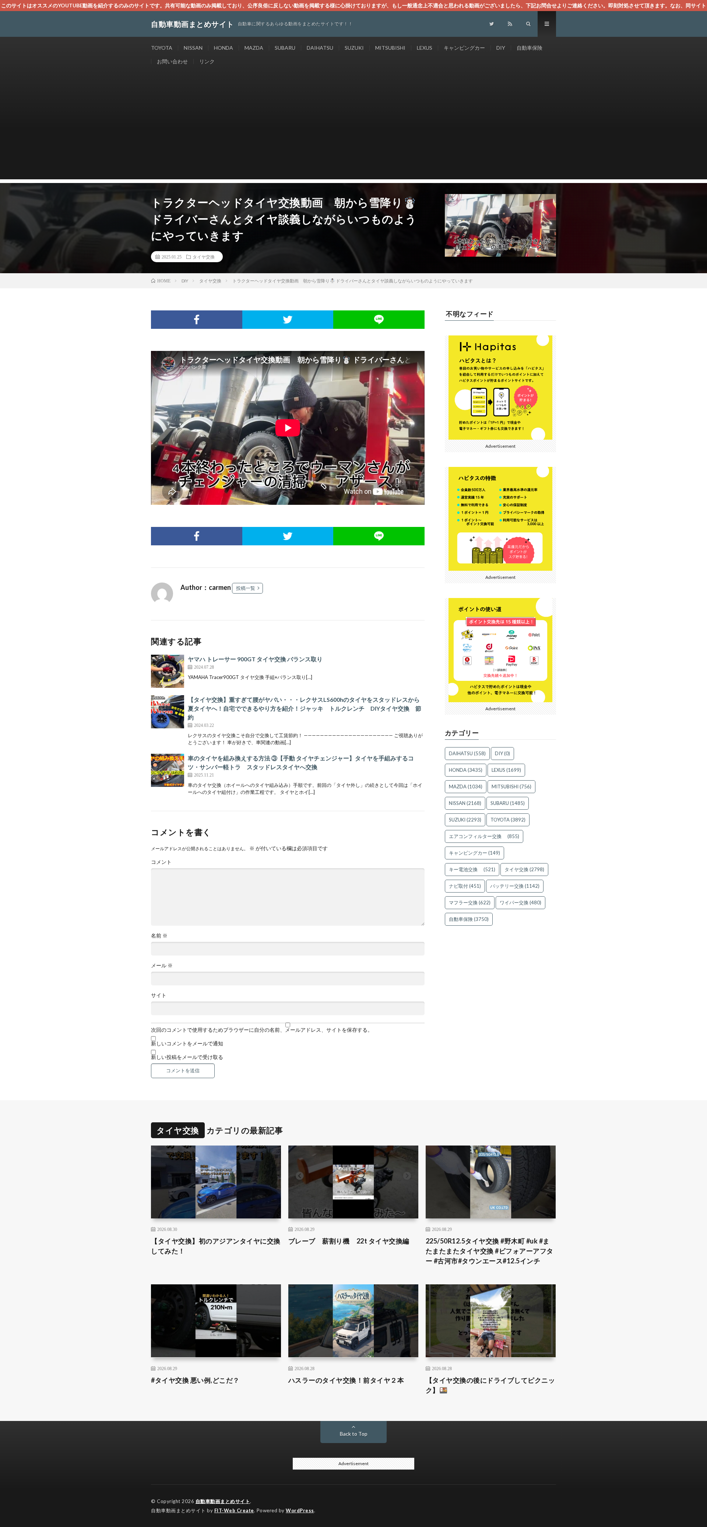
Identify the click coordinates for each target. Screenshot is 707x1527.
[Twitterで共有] (288, 319)
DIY (500, 48)
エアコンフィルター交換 (484, 836)
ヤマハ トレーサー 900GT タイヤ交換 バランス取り (255, 658)
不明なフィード (470, 313)
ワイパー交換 (520, 902)
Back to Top (353, 1434)
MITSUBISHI (390, 48)
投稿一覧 (245, 588)
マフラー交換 (469, 902)
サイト (158, 995)
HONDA (223, 48)
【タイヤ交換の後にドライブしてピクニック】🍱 (490, 1385)
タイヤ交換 (204, 256)
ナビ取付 (465, 886)
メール (162, 965)
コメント (161, 862)
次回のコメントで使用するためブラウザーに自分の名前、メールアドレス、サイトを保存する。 (262, 1029)
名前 (159, 935)
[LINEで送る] (379, 319)
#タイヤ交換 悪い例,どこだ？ (195, 1380)
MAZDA (254, 48)
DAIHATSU (320, 48)
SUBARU (285, 48)
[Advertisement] (353, 127)
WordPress (300, 1510)
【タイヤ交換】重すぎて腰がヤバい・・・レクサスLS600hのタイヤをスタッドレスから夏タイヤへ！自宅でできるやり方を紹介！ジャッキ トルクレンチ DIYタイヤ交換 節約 (304, 708)
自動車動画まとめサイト (223, 1501)
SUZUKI (354, 48)
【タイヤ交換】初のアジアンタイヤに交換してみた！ (216, 1246)
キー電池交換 (472, 869)
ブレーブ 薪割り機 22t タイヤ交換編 (348, 1241)
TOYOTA (161, 48)
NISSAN (193, 48)
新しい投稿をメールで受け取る (187, 1057)
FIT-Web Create (234, 1510)
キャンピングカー (464, 48)
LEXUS (424, 48)
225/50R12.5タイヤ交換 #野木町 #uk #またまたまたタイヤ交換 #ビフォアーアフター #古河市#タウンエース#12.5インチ (489, 1251)
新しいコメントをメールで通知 (187, 1043)
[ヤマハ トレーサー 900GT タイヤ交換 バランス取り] (167, 671)
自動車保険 (529, 48)
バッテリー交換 (514, 886)
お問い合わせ (172, 61)
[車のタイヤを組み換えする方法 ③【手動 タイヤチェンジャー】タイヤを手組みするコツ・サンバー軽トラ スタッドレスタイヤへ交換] (167, 770)
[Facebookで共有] (196, 319)
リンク (207, 61)
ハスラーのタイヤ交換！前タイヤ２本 (346, 1380)
